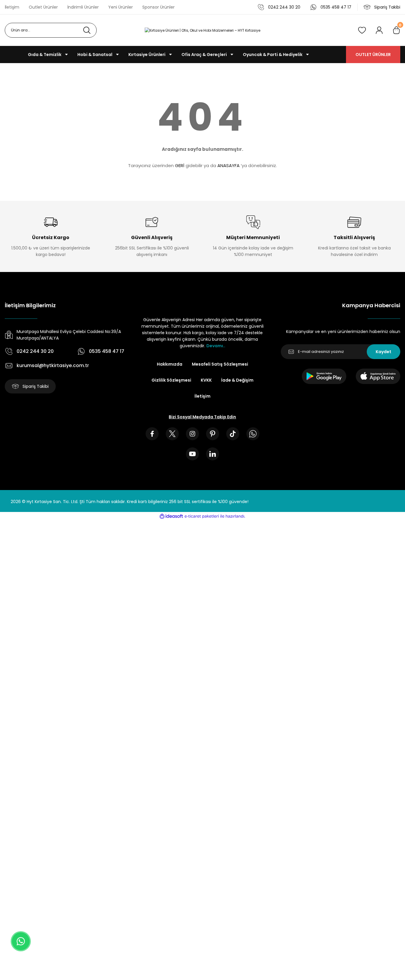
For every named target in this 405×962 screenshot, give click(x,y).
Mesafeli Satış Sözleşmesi (220, 364)
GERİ (179, 165)
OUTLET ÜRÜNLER (373, 54)
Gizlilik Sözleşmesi (171, 380)
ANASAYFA (228, 165)
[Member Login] (379, 30)
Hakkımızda (169, 364)
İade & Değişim (237, 380)
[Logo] (202, 30)
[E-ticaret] (201, 516)
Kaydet (383, 352)
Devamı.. (215, 346)
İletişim (202, 396)
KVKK (206, 380)
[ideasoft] (171, 516)
